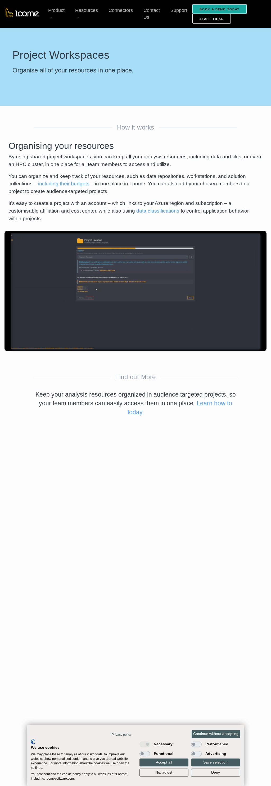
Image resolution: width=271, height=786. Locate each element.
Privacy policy (122, 735)
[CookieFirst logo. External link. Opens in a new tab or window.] (33, 741)
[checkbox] (144, 744)
